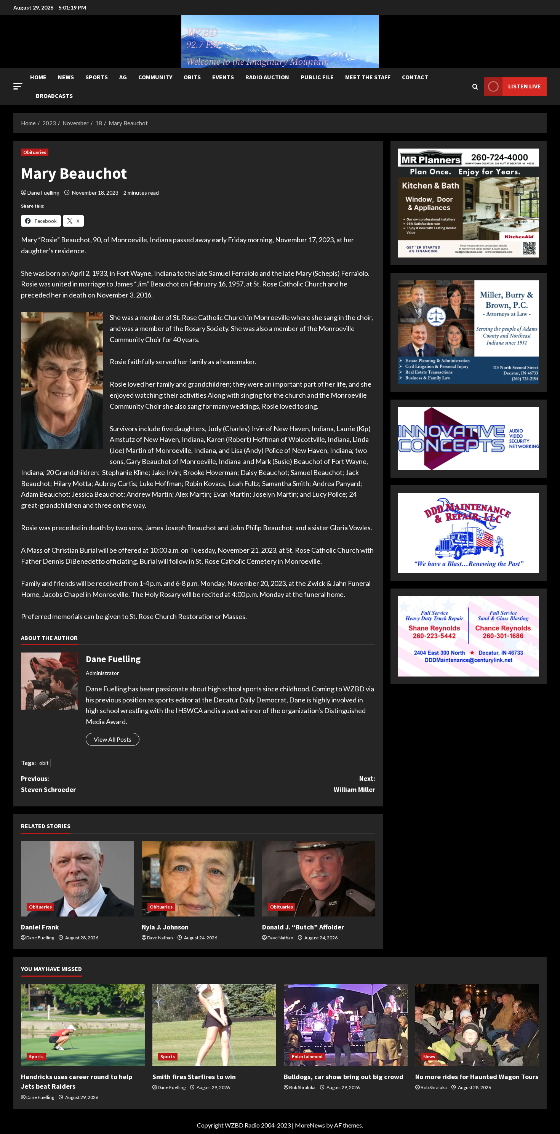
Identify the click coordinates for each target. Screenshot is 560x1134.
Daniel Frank (40, 927)
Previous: (48, 784)
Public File (317, 77)
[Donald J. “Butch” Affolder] (318, 878)
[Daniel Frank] (77, 878)
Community (155, 77)
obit (43, 763)
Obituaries (34, 152)
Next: (354, 784)
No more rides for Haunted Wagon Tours (476, 1076)
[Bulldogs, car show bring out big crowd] (346, 1025)
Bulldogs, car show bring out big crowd (343, 1076)
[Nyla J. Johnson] (198, 878)
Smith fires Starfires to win (194, 1076)
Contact (415, 77)
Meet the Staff (367, 77)
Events (223, 77)
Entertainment (307, 1056)
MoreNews (310, 1125)
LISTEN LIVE (524, 86)
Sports (96, 77)
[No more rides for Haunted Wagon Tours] (477, 1025)
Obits (192, 77)
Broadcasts (54, 95)
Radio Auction (267, 77)
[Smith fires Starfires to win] (214, 1025)
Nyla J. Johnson (165, 927)
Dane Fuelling (43, 192)
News (66, 77)
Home (38, 77)
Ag (123, 77)
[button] (17, 86)
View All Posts (112, 739)
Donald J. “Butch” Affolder (303, 927)
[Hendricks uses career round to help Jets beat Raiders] (83, 1025)
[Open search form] (475, 86)
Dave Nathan (160, 937)
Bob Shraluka (302, 1087)
